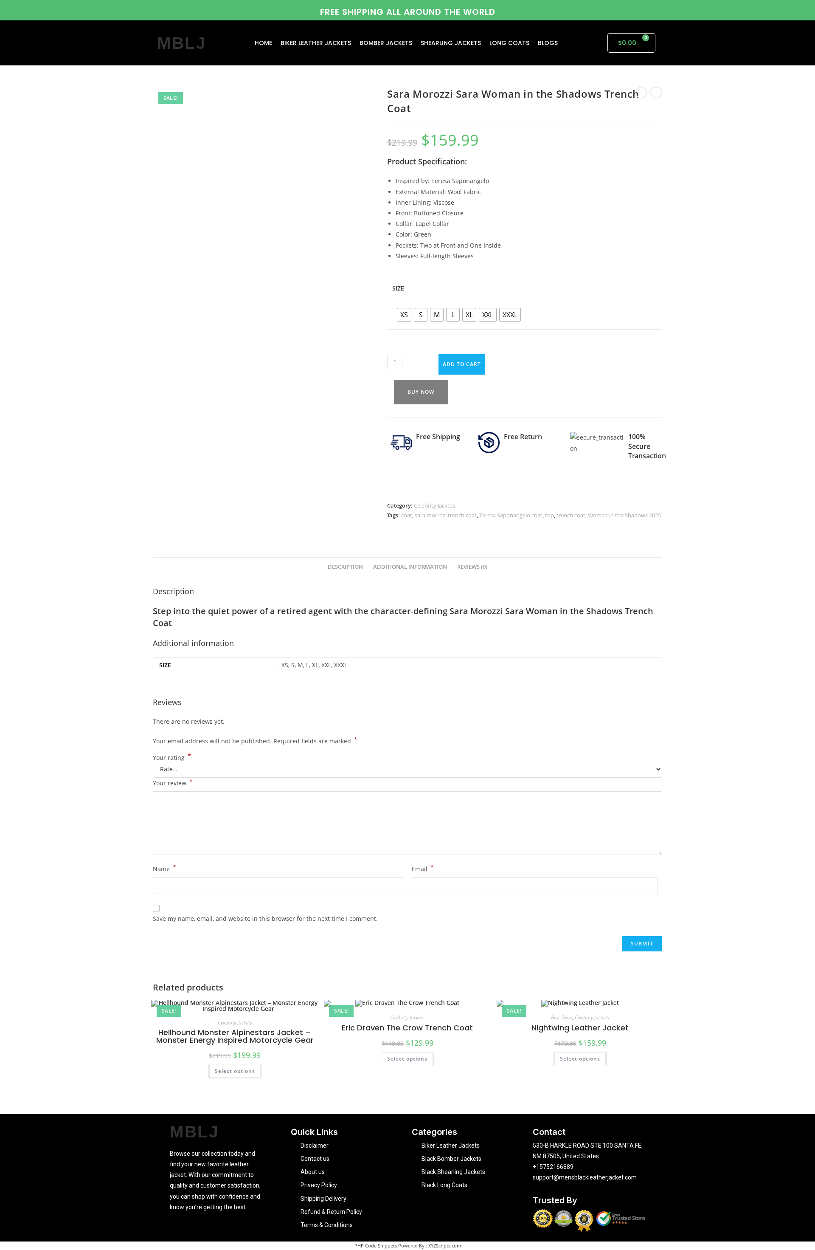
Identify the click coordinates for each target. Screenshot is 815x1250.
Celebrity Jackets (434, 505)
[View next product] (656, 93)
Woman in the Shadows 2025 (624, 515)
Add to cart (462, 364)
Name (164, 868)
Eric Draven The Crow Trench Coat (407, 1028)
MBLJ (182, 43)
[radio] (404, 314)
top (549, 515)
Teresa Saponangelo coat (510, 515)
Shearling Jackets (451, 43)
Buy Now (421, 391)
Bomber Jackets (386, 43)
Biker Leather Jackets (316, 43)
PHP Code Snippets (375, 1245)
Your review (173, 782)
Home (263, 43)
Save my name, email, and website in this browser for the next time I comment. (265, 918)
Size (398, 288)
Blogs (548, 43)
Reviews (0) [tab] (472, 566)
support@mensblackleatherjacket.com (585, 1177)
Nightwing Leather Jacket (580, 1028)
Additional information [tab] (410, 566)
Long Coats (509, 43)
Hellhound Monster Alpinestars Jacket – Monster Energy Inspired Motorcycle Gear (235, 1036)
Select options (235, 1071)
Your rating (172, 758)
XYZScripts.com (444, 1245)
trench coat (570, 515)
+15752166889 (553, 1166)
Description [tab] (345, 566)
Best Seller (561, 1017)
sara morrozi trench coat (446, 515)
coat (406, 515)
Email (423, 868)
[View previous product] (641, 93)
